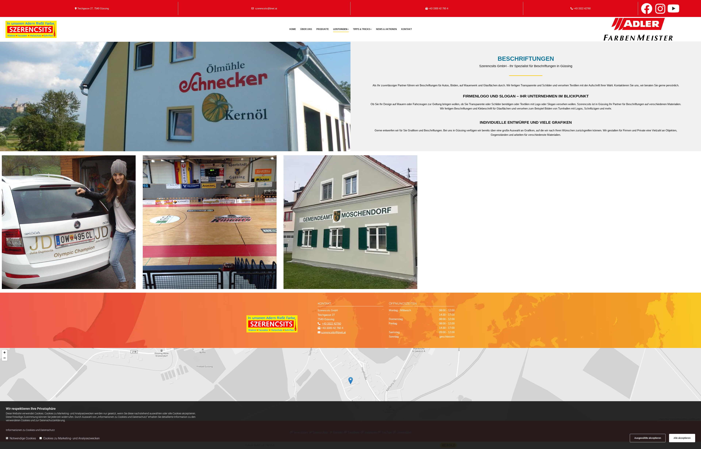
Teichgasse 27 (85, 8)
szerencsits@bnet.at (266, 8)
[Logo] (62, 29)
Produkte (322, 29)
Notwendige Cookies (23, 438)
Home (292, 29)
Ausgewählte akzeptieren (647, 438)
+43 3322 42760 (582, 8)
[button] (350, 380)
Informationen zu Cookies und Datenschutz (30, 430)
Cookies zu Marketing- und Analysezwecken (71, 438)
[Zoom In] (4, 352)
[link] (341, 29)
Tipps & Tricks (361, 29)
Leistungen (340, 29)
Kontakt (406, 29)
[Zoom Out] (4, 358)
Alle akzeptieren (682, 438)
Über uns (306, 29)
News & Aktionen (386, 29)
